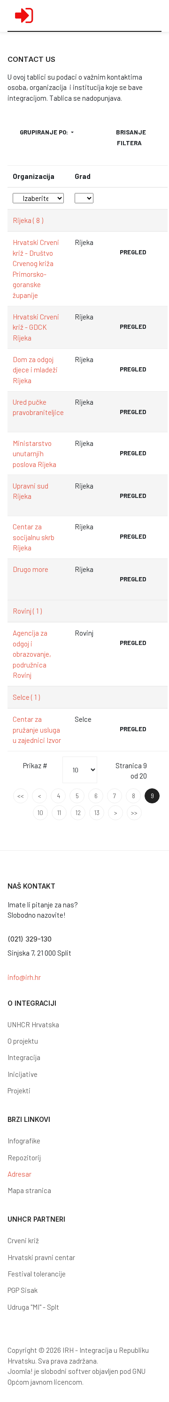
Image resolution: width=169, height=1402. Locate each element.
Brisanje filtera (131, 137)
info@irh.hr (24, 977)
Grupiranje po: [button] (44, 132)
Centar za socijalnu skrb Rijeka (33, 537)
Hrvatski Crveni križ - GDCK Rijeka (36, 327)
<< (20, 796)
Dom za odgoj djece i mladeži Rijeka (35, 370)
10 (40, 812)
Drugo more (30, 569)
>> (134, 812)
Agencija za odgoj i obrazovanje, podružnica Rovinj (32, 654)
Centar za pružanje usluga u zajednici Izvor (37, 729)
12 (78, 812)
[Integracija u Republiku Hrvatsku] (24, 15)
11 (59, 812)
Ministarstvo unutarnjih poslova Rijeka (34, 453)
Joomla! (20, 1371)
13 (97, 812)
